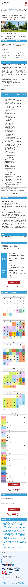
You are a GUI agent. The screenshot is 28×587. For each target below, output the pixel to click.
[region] (14, 26)
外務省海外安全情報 (21, 583)
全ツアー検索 (7, 547)
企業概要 (3, 582)
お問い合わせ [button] (14, 282)
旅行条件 (5, 583)
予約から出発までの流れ (22, 582)
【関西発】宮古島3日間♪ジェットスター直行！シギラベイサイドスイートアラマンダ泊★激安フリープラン (14, 539)
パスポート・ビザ (12, 583)
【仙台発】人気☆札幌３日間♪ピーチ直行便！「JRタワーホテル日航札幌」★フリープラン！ (15, 536)
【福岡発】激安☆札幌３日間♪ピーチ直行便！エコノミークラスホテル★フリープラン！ (15, 525)
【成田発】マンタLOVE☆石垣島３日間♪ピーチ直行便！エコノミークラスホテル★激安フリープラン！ (14, 528)
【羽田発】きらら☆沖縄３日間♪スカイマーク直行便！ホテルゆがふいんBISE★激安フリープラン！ (15, 531)
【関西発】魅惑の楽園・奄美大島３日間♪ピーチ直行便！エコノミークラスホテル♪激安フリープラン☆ (14, 533)
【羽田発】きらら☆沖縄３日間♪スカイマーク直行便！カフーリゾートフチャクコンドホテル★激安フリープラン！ (15, 543)
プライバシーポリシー (11, 582)
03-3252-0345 (15, 287)
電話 (26, 5)
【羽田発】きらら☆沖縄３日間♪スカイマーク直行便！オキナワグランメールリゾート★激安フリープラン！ (15, 522)
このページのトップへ (18, 547)
